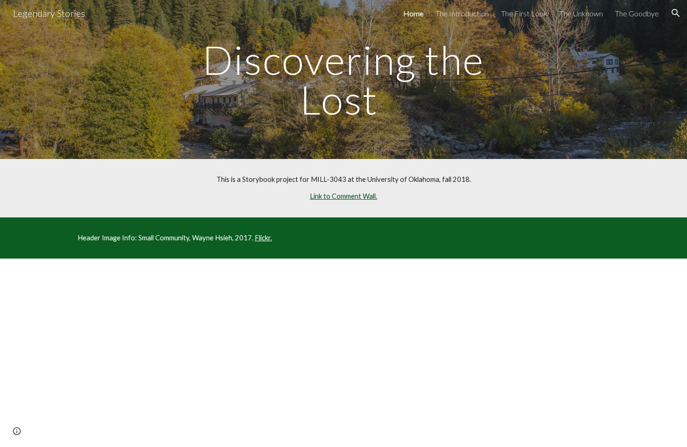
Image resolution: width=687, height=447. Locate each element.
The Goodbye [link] (637, 13)
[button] (676, 13)
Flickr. (263, 238)
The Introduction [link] (462, 13)
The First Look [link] (524, 13)
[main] (343, 79)
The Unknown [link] (581, 13)
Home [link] (413, 13)
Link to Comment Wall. (343, 196)
